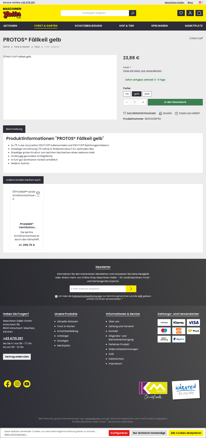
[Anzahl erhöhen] (143, 102)
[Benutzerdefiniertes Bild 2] (186, 390)
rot (127, 94)
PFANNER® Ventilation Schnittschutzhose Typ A (27, 225)
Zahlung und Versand (121, 326)
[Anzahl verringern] (126, 102)
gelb (136, 94)
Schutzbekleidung (67, 331)
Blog (190, 2)
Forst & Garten (66, 326)
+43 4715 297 (28, 2)
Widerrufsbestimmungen (123, 349)
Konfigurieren (119, 433)
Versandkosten (92, 418)
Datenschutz (116, 359)
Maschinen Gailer (175, 2)
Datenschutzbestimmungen (87, 296)
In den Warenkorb (175, 102)
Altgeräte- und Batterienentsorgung (121, 337)
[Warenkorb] (199, 13)
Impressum (115, 363)
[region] (60, 87)
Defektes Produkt (119, 344)
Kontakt (113, 331)
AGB (140, 296)
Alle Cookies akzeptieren (186, 433)
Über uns (114, 321)
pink (147, 94)
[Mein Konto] (190, 13)
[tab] (14, 129)
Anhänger (63, 336)
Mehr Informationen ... (16, 434)
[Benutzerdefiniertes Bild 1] (153, 390)
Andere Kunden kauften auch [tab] (23, 180)
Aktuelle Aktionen (67, 321)
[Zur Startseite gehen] (12, 13)
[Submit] (131, 288)
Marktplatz (63, 345)
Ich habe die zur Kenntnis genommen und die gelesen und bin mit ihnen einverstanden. (105, 297)
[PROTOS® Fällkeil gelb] (60, 87)
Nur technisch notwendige (149, 433)
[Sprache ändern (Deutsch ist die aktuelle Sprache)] (201, 2)
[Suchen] (132, 13)
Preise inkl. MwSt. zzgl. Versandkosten (142, 70)
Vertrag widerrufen (17, 356)
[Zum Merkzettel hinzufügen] (38, 193)
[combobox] (95, 13)
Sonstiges (62, 340)
